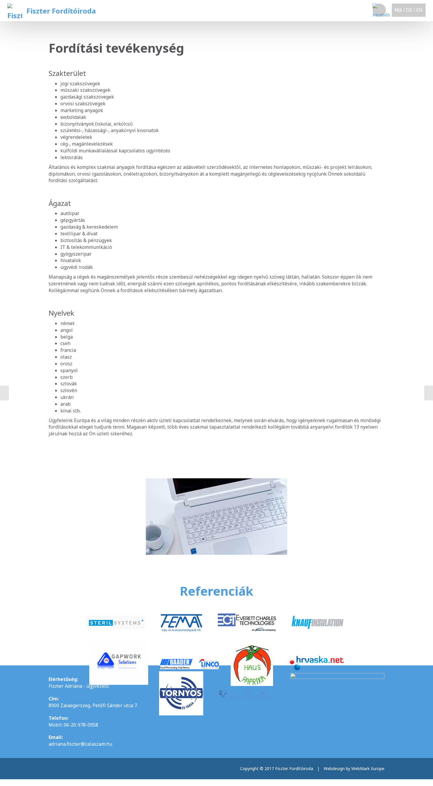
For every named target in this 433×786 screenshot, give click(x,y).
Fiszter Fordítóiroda (61, 11)
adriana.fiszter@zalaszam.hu (80, 744)
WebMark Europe (367, 768)
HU (398, 10)
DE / (410, 10)
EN (419, 10)
